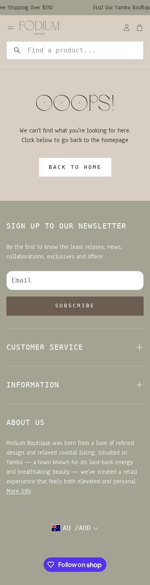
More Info (18, 491)
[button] (75, 50)
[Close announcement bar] (142, 6)
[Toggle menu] (10, 28)
